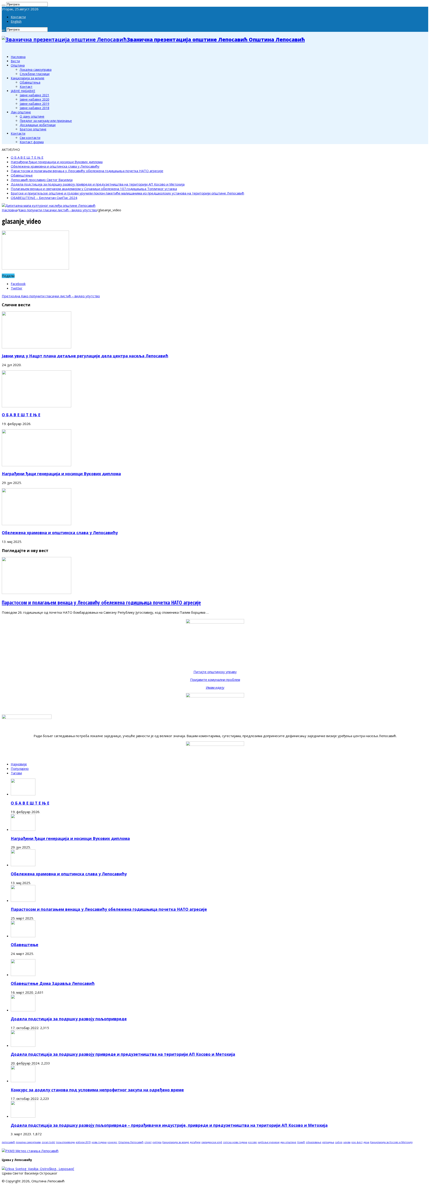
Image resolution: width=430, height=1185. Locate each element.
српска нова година (235, 1142)
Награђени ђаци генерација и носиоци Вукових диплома (57, 162)
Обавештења (30, 82)
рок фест (357, 1142)
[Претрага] (3, 5)
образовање (313, 1142)
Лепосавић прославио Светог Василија (42, 179)
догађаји (195, 1142)
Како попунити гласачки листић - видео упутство (58, 210)
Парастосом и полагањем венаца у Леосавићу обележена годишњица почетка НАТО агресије (87, 170)
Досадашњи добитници (38, 125)
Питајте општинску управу (215, 671)
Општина (18, 65)
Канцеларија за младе (27, 78)
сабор (338, 1142)
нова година (99, 1142)
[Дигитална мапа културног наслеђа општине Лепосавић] (48, 205)
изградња (328, 1142)
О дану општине (32, 116)
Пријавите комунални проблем (215, 679)
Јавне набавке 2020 (34, 99)
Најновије (19, 764)
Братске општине (33, 129)
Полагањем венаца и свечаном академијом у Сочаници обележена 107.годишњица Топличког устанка (94, 188)
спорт (148, 1142)
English (16, 21)
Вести (15, 61)
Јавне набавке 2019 (34, 103)
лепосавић (8, 1142)
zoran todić (48, 1142)
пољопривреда (65, 1142)
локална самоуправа (28, 1142)
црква (346, 1142)
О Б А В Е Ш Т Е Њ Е (27, 157)
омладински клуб (211, 1142)
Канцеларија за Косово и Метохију (391, 1142)
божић (301, 1142)
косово (252, 1142)
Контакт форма (32, 142)
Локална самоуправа (36, 69)
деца (366, 1142)
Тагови (16, 773)
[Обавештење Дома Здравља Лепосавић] (23, 974)
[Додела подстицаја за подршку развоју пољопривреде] (23, 1010)
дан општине (288, 1142)
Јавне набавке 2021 (34, 95)
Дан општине (21, 112)
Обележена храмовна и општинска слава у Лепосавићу (55, 166)
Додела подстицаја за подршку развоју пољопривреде (69, 1018)
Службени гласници (34, 74)
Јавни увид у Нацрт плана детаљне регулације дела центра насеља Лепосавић (85, 355)
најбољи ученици (269, 1142)
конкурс (112, 1142)
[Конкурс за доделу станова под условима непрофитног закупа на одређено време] (23, 1081)
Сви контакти (30, 138)
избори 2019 (83, 1142)
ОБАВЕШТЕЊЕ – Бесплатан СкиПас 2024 (44, 197)
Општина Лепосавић (131, 1142)
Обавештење (22, 175)
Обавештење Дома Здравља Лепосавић (53, 983)
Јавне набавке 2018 (34, 108)
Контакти (18, 17)
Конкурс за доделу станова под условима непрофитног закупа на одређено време (97, 1089)
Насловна (18, 57)
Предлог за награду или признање (46, 121)
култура (157, 1142)
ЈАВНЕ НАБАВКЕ (23, 91)
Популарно (20, 768)
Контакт (26, 86)
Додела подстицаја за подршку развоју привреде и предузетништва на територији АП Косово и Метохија (98, 184)
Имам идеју (215, 687)
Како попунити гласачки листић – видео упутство (51, 296)
